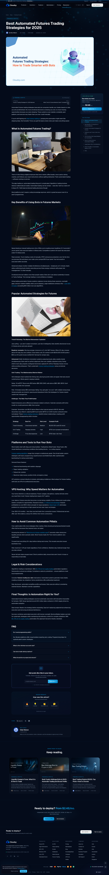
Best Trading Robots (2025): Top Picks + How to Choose (84, 780)
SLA (41, 872)
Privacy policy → (21, 868)
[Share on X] (25, 721)
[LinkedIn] (14, 856)
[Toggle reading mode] (105, 867)
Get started (85, 832)
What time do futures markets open (37, 532)
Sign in (88, 5)
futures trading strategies (46, 366)
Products (23, 5)
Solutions (32, 5)
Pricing (59, 5)
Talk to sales (97, 832)
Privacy (34, 872)
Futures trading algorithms (20, 453)
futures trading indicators (30, 414)
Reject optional (14, 871)
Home (7, 15)
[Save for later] (105, 863)
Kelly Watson (14, 32)
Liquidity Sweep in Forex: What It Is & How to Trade (23, 780)
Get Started (96, 5)
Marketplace (50, 5)
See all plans (60, 819)
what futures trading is (33, 118)
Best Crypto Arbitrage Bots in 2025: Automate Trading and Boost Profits (54, 780)
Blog (11, 15)
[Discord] (18, 856)
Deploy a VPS (49, 819)
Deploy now (91, 109)
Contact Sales (93, 1)
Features (40, 5)
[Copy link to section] (10, 129)
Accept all (23, 871)
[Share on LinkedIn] (29, 721)
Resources (66, 5)
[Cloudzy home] (11, 5)
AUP (44, 872)
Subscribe (52, 681)
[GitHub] (10, 856)
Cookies (48, 872)
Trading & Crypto (18, 15)
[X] (7, 856)
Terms (38, 872)
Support (86, 1)
